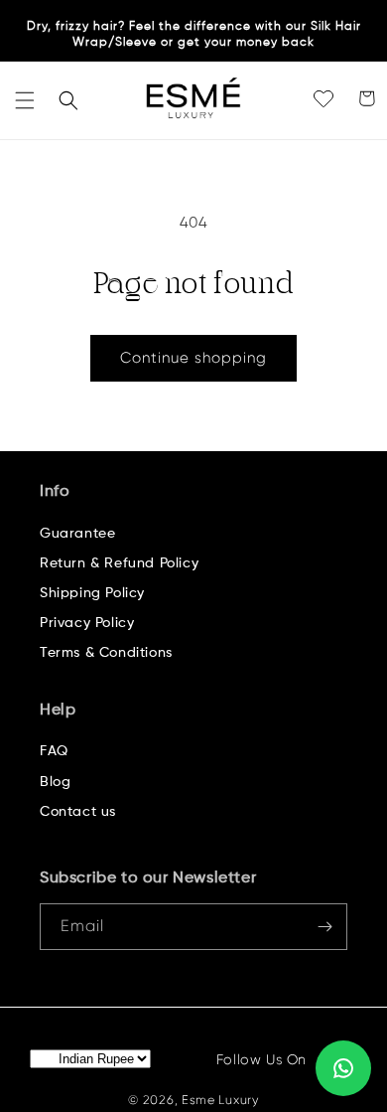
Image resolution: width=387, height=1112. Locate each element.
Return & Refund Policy (119, 563)
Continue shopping (193, 358)
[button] (25, 100)
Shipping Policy (92, 593)
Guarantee (77, 534)
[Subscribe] (324, 926)
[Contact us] (343, 1068)
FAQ (54, 751)
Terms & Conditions (106, 653)
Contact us (78, 812)
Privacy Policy (87, 623)
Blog (55, 782)
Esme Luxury (220, 1100)
